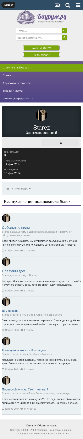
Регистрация (41, 54)
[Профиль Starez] (60, 142)
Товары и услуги (13, 90)
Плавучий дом (13, 270)
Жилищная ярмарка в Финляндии (24, 350)
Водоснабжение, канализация (53, 393)
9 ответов (29, 250)
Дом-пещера (10, 310)
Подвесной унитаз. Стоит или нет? (25, 389)
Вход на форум (41, 47)
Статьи (7, 75)
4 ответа (28, 330)
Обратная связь (47, 425)
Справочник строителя (16, 83)
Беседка (34, 275)
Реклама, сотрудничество (18, 98)
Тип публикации (19, 188)
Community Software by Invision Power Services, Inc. (41, 433)
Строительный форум (16, 67)
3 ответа (28, 290)
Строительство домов (49, 314)
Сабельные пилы (16, 227)
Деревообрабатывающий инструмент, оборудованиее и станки (37, 233)
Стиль (30, 425)
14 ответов (29, 408)
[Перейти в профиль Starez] (6, 218)
